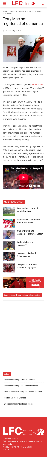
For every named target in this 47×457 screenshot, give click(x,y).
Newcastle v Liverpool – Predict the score (21, 386)
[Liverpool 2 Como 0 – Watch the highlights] (9, 267)
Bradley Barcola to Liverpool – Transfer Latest (23, 392)
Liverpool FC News (16, 11)
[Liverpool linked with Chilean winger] (9, 256)
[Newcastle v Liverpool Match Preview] (9, 211)
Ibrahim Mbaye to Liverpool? (15, 398)
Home (5, 11)
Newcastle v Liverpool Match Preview (19, 380)
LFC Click (8, 31)
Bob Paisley (37, 84)
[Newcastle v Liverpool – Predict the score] (9, 223)
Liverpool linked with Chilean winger (18, 404)
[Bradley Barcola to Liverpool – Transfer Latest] (9, 234)
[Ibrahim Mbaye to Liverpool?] (9, 245)
